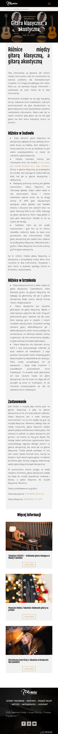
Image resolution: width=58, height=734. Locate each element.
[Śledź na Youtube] (34, 724)
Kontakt (43, 704)
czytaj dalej (29, 564)
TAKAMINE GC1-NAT (33, 499)
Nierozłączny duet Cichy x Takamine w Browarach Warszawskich (28, 661)
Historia (31, 700)
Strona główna (9, 9)
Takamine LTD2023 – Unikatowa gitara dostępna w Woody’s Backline (29, 556)
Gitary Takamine (15, 700)
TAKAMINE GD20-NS (34, 493)
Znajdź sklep (45, 700)
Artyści (16, 704)
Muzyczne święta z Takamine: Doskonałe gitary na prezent (28, 609)
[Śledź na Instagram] (29, 724)
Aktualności (29, 704)
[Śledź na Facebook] (23, 724)
